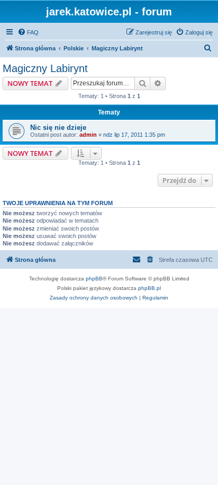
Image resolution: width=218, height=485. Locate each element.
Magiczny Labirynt (45, 68)
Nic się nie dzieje (58, 127)
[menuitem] (28, 32)
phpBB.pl (149, 288)
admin (88, 134)
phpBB (94, 278)
